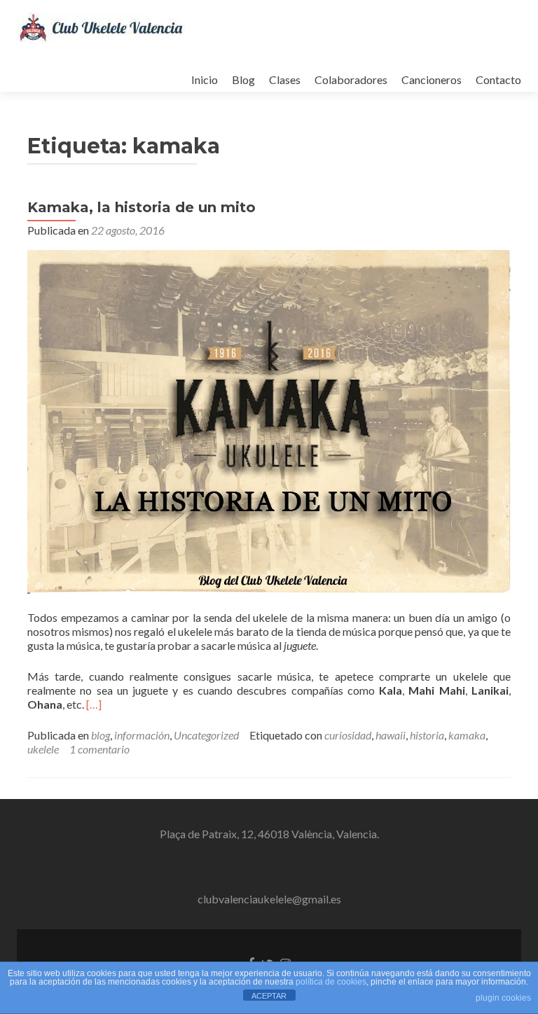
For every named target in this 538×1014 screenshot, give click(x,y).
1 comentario (99, 749)
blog (100, 735)
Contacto (498, 79)
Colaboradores (351, 79)
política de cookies (331, 982)
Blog (243, 79)
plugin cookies (503, 998)
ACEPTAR (269, 996)
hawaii (390, 735)
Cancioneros (431, 79)
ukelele (43, 749)
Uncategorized (206, 735)
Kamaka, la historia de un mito (141, 207)
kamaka (466, 735)
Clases (285, 79)
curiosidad (347, 735)
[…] (94, 704)
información (142, 735)
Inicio (204, 79)
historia (427, 735)
